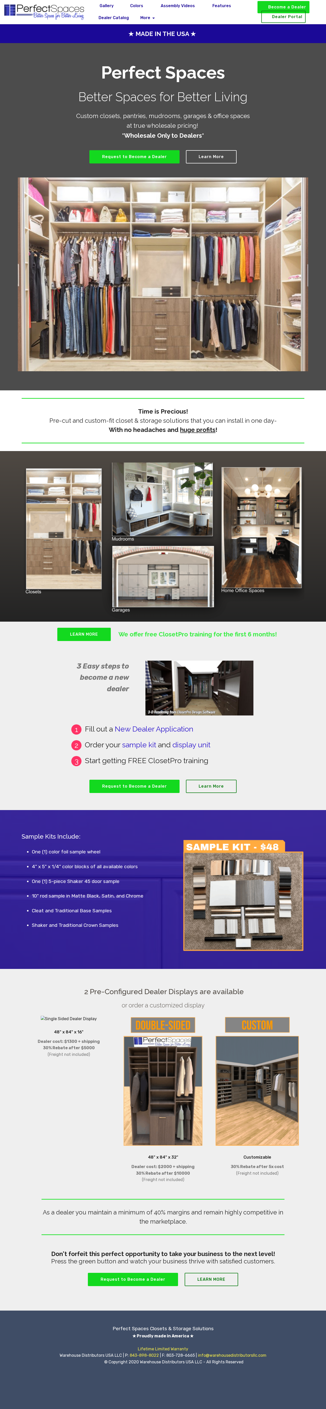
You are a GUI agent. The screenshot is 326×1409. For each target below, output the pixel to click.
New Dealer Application (154, 729)
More (145, 17)
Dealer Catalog (114, 17)
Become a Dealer (287, 7)
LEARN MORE (84, 634)
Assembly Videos (177, 5)
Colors (136, 5)
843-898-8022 (144, 1355)
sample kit (139, 744)
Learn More (211, 156)
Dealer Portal (287, 16)
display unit (191, 744)
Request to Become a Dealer (134, 156)
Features (221, 5)
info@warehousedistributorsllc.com (232, 1355)
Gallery (106, 5)
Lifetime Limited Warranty (163, 1349)
